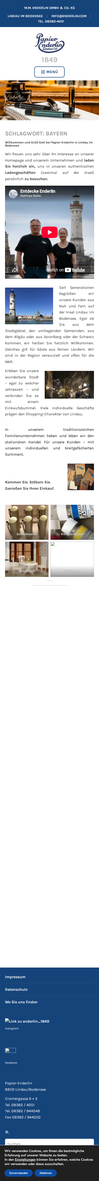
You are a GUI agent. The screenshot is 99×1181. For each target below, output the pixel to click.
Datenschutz (16, 989)
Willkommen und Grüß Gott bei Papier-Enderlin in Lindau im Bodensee (49, 144)
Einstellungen (25, 1160)
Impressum (15, 977)
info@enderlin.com (69, 16)
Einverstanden (18, 1173)
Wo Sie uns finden (21, 1002)
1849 (49, 59)
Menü (52, 72)
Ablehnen (45, 1173)
